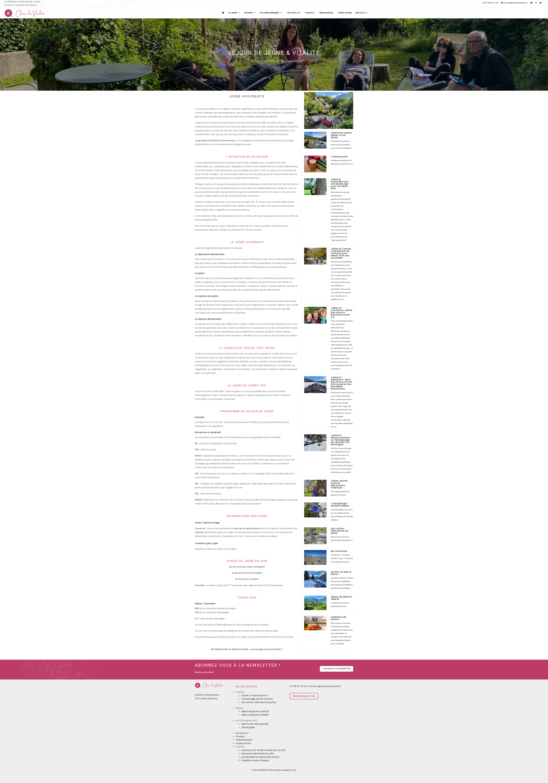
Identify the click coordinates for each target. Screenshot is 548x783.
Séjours (248, 13)
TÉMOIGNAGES (326, 13)
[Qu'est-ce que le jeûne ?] (315, 579)
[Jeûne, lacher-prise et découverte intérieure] (315, 488)
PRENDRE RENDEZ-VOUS (304, 696)
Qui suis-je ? (294, 13)
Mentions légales (283, 770)
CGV (294, 770)
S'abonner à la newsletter (337, 669)
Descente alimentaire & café (257, 753)
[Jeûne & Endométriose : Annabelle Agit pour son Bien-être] (315, 186)
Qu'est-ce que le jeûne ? (254, 695)
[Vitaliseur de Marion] (315, 623)
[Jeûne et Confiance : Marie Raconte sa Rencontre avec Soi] (315, 315)
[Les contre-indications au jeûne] (315, 535)
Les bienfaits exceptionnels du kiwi (260, 757)
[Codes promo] (315, 164)
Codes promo (345, 13)
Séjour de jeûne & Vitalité (255, 714)
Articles (360, 13)
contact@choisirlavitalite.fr (515, 3)
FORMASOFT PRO (266, 770)
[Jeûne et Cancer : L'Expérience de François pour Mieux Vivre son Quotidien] (315, 255)
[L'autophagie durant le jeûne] (315, 509)
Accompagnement (270, 13)
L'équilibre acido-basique (255, 760)
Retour (274, 46)
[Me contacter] (315, 557)
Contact (310, 13)
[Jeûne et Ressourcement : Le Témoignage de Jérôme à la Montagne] (315, 442)
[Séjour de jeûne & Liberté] (315, 602)
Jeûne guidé (248, 727)
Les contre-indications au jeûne (258, 702)
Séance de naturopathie (254, 724)
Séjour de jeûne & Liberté (255, 711)
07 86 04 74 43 (491, 3)
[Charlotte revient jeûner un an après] (315, 140)
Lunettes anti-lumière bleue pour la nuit (263, 750)
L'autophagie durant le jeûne (257, 698)
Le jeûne (232, 13)
